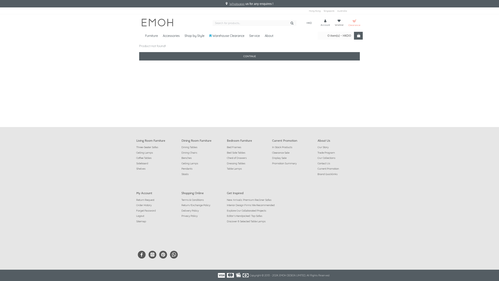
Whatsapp (237, 4)
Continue (249, 56)
